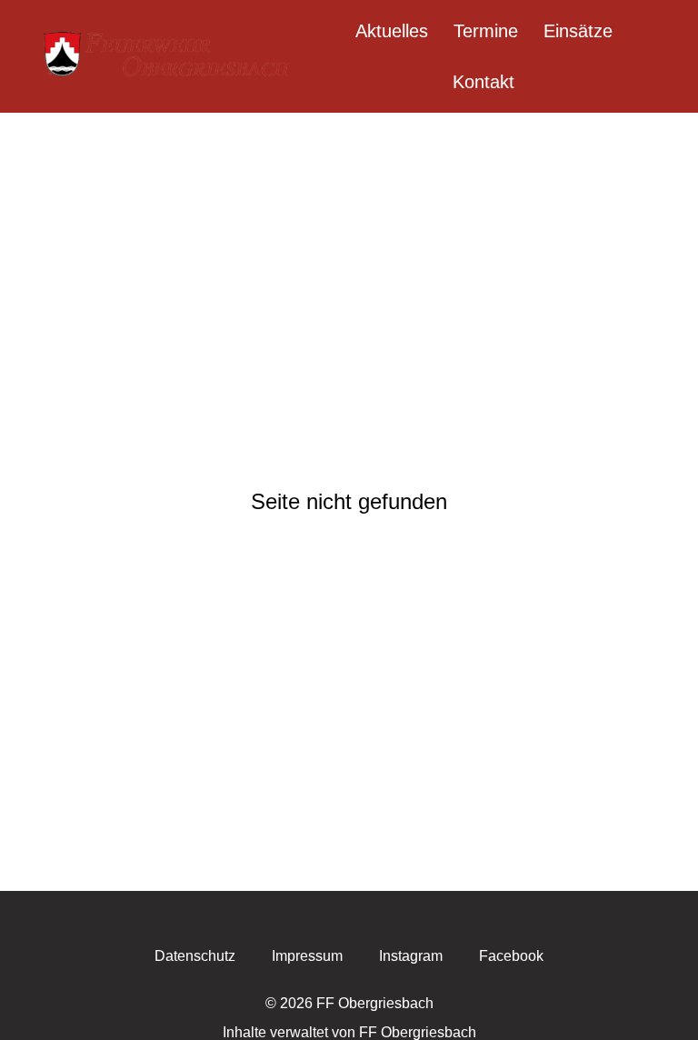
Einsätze (578, 31)
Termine (486, 31)
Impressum (307, 956)
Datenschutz (195, 956)
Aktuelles (391, 31)
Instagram (411, 956)
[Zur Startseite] (169, 56)
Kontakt (483, 82)
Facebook (511, 956)
